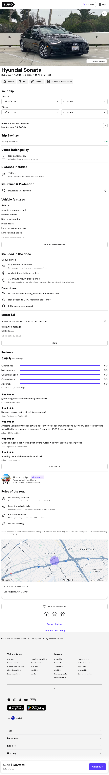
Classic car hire (13, 663)
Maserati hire (60, 678)
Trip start (6, 96)
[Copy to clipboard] (62, 615)
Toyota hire (83, 670)
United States (20, 639)
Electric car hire (14, 670)
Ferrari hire (59, 663)
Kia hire (57, 670)
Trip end (5, 107)
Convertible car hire (15, 667)
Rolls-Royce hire (85, 663)
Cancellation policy (55, 630)
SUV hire (34, 667)
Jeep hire (58, 667)
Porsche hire (83, 659)
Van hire (34, 674)
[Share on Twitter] (46, 615)
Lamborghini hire (61, 674)
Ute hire (34, 670)
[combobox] (105, 125)
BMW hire (58, 659)
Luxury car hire (13, 674)
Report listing (54, 624)
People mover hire (39, 659)
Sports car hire (37, 663)
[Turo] (8, 4)
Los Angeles (36, 639)
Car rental (5, 639)
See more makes (85, 674)
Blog (33, 700)
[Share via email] (54, 615)
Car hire (10, 659)
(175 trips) (27, 74)
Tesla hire (82, 667)
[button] (102, 4)
